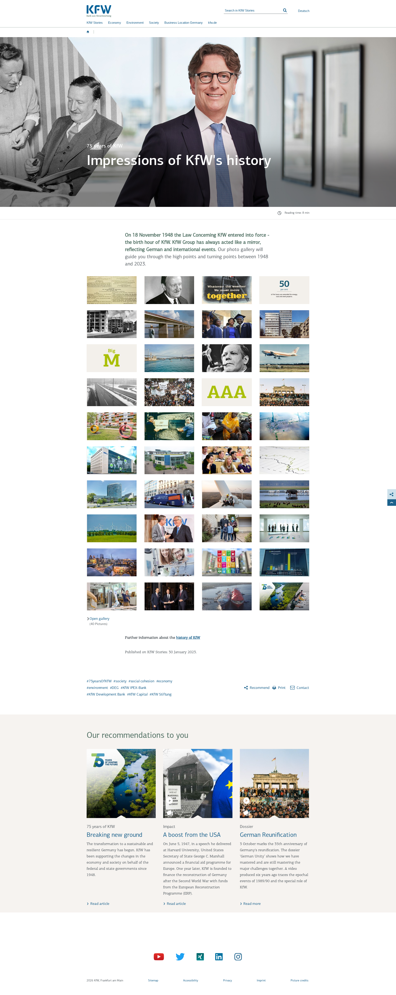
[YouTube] (159, 957)
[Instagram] (237, 957)
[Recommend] (391, 494)
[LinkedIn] (217, 957)
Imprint (261, 980)
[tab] (112, 290)
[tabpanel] (198, 451)
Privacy (227, 980)
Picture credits (299, 980)
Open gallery (99, 619)
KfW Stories (95, 22)
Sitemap (153, 980)
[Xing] (198, 957)
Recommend (259, 688)
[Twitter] (179, 957)
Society (154, 22)
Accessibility (190, 980)
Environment (135, 22)
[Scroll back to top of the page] (391, 502)
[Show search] (285, 10)
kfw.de (212, 22)
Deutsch (303, 11)
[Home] (155, 11)
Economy (114, 22)
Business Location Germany (183, 22)
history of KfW (188, 638)
